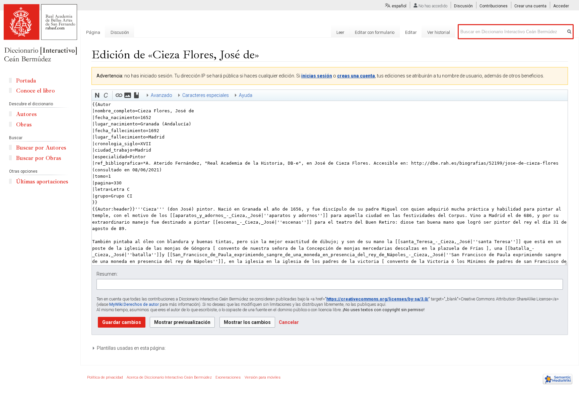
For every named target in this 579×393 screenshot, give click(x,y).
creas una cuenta (356, 75)
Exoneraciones (228, 377)
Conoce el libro (35, 91)
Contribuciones (493, 6)
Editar (411, 32)
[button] (97, 95)
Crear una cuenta (530, 6)
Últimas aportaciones (42, 181)
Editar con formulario (374, 32)
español (399, 6)
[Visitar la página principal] (40, 33)
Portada (26, 80)
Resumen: (107, 274)
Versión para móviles (262, 377)
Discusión (463, 6)
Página (93, 32)
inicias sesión (316, 75)
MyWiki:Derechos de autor (134, 304)
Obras (23, 124)
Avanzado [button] (161, 95)
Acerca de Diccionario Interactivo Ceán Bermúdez (169, 377)
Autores (26, 114)
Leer (340, 32)
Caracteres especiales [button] (205, 95)
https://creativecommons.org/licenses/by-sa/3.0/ (377, 298)
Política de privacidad (105, 377)
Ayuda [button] (245, 95)
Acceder (561, 6)
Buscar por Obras (38, 158)
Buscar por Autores (41, 148)
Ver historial (438, 32)
